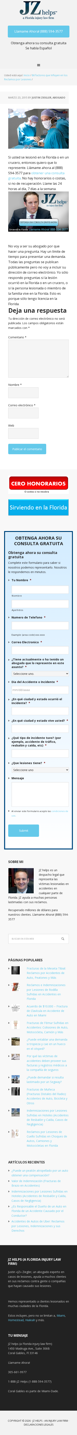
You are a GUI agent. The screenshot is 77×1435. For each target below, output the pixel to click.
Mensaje (17, 778)
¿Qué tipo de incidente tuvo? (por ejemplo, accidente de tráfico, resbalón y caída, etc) (36, 741)
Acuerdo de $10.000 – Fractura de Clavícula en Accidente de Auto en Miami (47, 1010)
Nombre (15, 385)
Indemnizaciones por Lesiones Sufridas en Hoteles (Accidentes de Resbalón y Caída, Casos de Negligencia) (39, 1196)
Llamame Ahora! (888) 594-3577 (38, 31)
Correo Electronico (26, 642)
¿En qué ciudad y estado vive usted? (39, 721)
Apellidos (17, 610)
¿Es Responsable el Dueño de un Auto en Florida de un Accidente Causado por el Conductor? (38, 1211)
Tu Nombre (21, 580)
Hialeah (30, 1320)
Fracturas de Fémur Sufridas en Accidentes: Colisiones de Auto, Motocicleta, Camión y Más (47, 1027)
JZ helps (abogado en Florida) (38, 10)
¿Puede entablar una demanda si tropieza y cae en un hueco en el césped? (47, 1044)
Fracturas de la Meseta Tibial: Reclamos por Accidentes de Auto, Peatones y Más (46, 973)
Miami (61, 1315)
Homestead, (16, 1320)
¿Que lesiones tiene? (28, 763)
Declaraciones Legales (38, 1424)
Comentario (17, 337)
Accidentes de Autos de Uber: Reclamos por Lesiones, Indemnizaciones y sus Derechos (37, 1225)
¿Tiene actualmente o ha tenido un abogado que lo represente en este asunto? (37, 663)
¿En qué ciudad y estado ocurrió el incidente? (36, 701)
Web (11, 425)
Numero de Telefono (28, 617)
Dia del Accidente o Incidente (34, 682)
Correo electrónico (22, 405)
